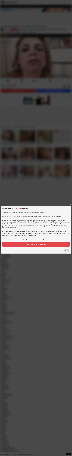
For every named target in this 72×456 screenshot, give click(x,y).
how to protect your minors (9, 250)
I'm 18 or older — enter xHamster (36, 244)
